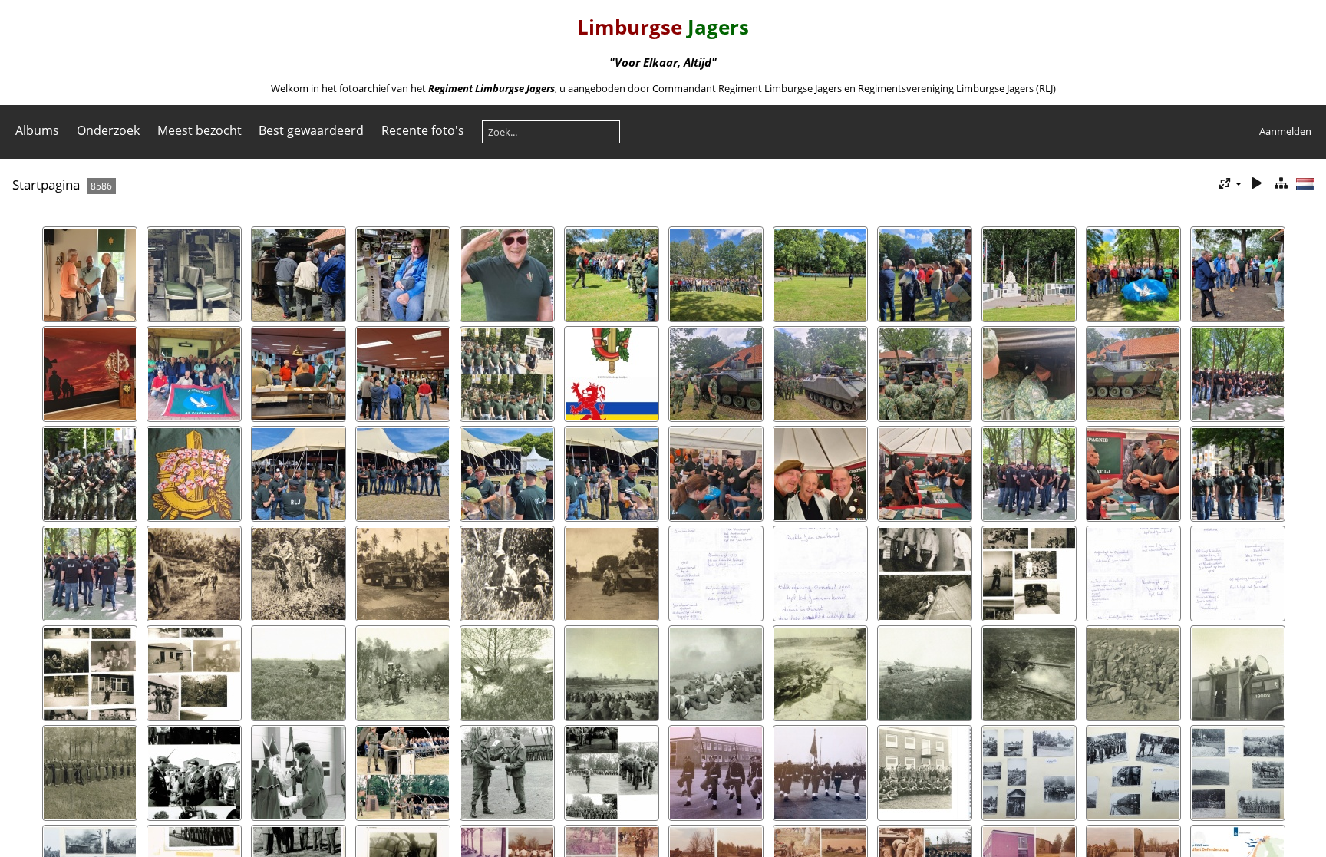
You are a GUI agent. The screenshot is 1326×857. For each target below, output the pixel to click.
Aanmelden (1285, 131)
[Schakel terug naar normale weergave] (1281, 183)
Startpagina (46, 184)
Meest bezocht (199, 130)
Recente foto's (422, 130)
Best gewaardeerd (311, 130)
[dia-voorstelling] (1256, 183)
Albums (37, 130)
